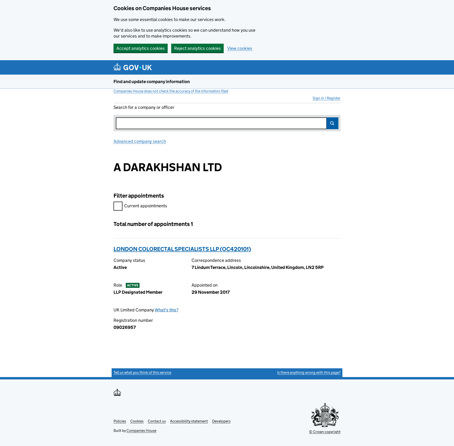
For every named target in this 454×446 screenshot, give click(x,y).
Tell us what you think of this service (142, 372)
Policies (120, 421)
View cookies (239, 48)
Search (332, 123)
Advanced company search (140, 141)
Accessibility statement (189, 421)
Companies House (141, 430)
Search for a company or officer (144, 107)
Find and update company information (152, 81)
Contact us (157, 421)
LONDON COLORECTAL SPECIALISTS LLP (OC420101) (182, 249)
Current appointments (145, 205)
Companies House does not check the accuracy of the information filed (171, 91)
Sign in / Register (326, 98)
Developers (221, 421)
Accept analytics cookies (140, 48)
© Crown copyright (324, 431)
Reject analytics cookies (197, 48)
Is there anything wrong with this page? (308, 372)
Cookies (137, 421)
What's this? (167, 310)
